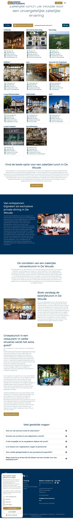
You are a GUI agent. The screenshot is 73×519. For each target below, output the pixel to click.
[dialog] (12, 495)
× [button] (21, 474)
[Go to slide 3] (15, 47)
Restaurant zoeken (44, 325)
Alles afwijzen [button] (12, 511)
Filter (8, 25)
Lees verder (8, 493)
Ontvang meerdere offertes (23, 25)
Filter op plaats (36, 185)
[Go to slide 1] (12, 47)
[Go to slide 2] (13, 47)
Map (66, 25)
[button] (12, 515)
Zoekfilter (58, 2)
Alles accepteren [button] (12, 508)
